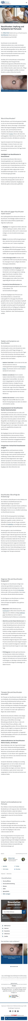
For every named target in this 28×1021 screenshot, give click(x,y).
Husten (11, 134)
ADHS (4, 888)
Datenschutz (9, 873)
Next (26, 859)
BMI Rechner (7, 925)
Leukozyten (6, 610)
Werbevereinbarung (5, 918)
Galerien (6, 928)
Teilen (17, 866)
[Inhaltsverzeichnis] (16, 1018)
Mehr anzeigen (6, 894)
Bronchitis (21, 590)
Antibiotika (10, 524)
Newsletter (7, 931)
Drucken (18, 869)
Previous (2, 859)
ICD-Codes (5, 869)
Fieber (4, 368)
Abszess (5, 886)
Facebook (10, 1011)
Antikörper (22, 612)
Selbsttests (7, 933)
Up (2, 1018)
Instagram (13, 1011)
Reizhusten (23, 366)
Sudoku (6, 936)
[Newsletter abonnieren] (24, 912)
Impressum (3, 873)
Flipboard (18, 1011)
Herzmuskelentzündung (9, 883)
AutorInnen (17, 1008)
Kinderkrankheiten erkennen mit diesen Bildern (14, 83)
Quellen (5, 866)
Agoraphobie (6, 891)
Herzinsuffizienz (7, 881)
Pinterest (15, 1011)
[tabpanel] (12, 954)
